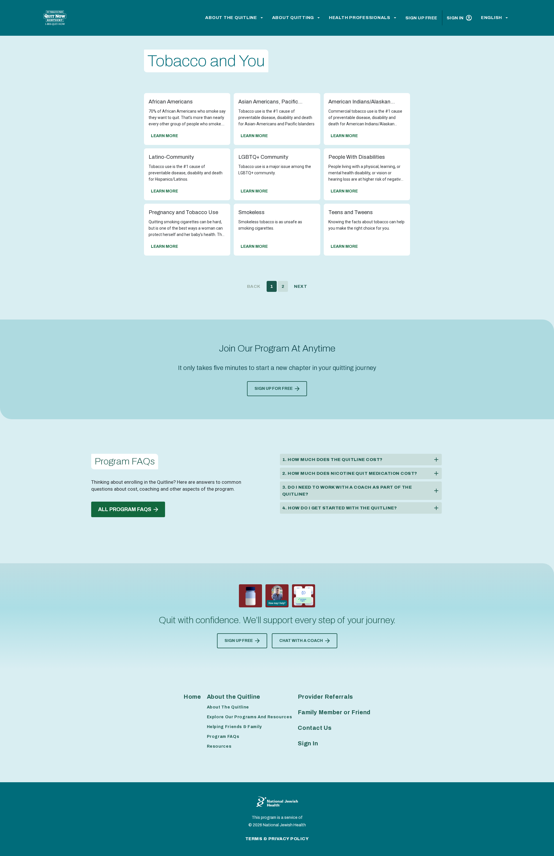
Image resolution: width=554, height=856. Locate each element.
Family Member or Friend (334, 712)
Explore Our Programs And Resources (249, 717)
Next (300, 286)
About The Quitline (228, 707)
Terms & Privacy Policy (277, 838)
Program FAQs (223, 736)
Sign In (455, 18)
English (491, 17)
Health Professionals (359, 17)
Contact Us (315, 728)
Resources (219, 746)
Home (192, 697)
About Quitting (293, 17)
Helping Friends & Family (234, 727)
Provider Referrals (325, 697)
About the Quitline (231, 17)
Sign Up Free (421, 18)
